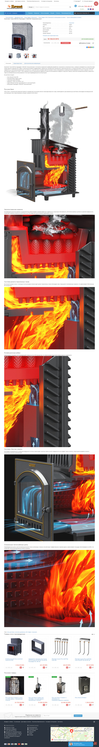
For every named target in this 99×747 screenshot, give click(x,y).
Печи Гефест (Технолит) (30, 17)
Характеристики (17, 63)
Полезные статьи (33, 729)
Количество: (47, 42)
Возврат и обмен (9, 1)
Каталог (12, 13)
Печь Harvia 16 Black (80, 697)
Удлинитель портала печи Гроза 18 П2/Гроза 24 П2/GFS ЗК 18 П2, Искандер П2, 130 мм (38, 660)
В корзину (65, 42)
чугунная (17, 632)
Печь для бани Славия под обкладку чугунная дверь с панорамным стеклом (36, 699)
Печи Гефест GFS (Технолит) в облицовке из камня (52, 17)
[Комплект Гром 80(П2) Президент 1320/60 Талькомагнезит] (22, 36)
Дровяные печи (19, 17)
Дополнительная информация (32, 63)
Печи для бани (9, 17)
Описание (8, 63)
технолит (34, 632)
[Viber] (90, 47)
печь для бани (10, 632)
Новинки (36, 13)
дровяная (22, 632)
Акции (52, 13)
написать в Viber (10, 727)
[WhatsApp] (91, 47)
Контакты (56, 1)
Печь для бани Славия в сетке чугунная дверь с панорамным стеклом (14, 699)
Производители (66, 13)
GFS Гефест (28, 632)
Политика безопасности (33, 1)
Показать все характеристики (50, 35)
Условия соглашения (46, 1)
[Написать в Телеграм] (88, 9)
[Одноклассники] (88, 47)
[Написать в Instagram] (93, 9)
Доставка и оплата (20, 1)
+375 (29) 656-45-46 (11, 730)
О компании (17, 721)
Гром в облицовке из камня (74, 17)
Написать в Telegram (11, 729)
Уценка (30, 13)
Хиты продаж (45, 13)
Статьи (58, 13)
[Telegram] (93, 47)
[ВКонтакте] (87, 47)
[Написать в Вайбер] (90, 9)
